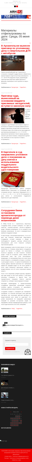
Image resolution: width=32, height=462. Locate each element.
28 (14, 425)
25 (21, 423)
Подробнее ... (23, 87)
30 (17, 425)
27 (12, 425)
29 (16, 425)
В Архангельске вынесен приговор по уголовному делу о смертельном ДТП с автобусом (15, 49)
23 (17, 423)
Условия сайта (8, 456)
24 (19, 423)
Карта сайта (16, 4)
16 (17, 420)
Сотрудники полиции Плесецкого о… (13, 325)
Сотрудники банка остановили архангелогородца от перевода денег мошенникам (13, 215)
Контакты (24, 2)
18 (21, 420)
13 (12, 420)
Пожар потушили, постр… (7, 400)
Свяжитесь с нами (16, 460)
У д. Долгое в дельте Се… (8, 375)
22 (16, 423)
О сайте (6, 2)
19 (11, 423)
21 (14, 423)
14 (14, 420)
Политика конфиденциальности (21, 456)
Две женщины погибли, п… (8, 387)
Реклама (19, 2)
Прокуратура (14, 87)
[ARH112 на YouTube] (16, 17)
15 (16, 420)
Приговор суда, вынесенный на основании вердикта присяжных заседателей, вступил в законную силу (16, 101)
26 (11, 425)
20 (12, 423)
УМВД (13, 308)
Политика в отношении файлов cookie (19, 458)
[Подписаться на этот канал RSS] (30, 43)
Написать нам (12, 2)
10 (19, 418)
